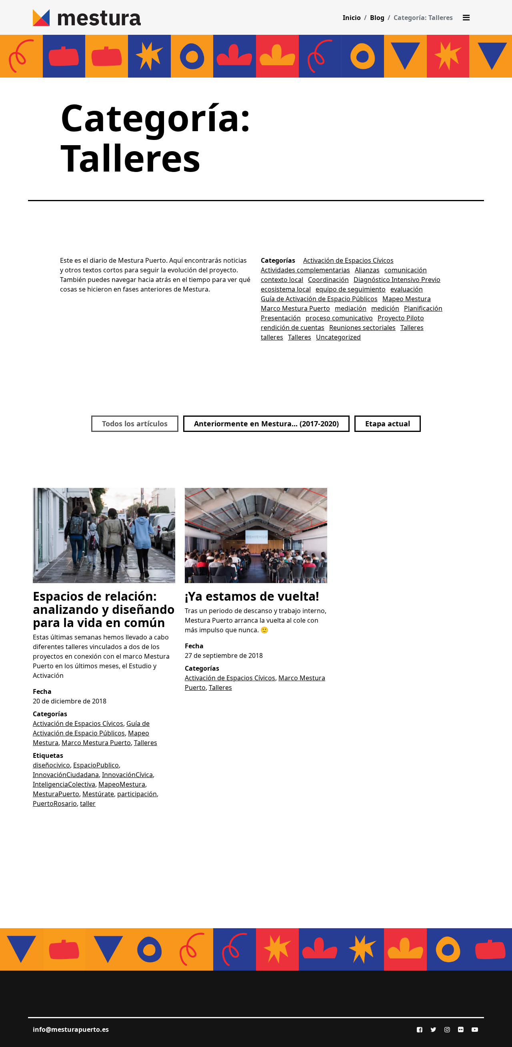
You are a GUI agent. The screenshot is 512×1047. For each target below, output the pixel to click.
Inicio (352, 17)
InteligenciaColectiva (64, 784)
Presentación (281, 318)
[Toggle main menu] (466, 17)
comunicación (405, 270)
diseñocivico (51, 765)
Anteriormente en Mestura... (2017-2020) (266, 423)
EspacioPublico (96, 765)
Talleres (412, 327)
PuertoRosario (55, 803)
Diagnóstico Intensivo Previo (397, 279)
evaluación (406, 289)
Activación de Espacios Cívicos (348, 260)
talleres (272, 337)
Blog (377, 17)
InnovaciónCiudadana (66, 774)
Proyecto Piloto (401, 318)
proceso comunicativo (339, 318)
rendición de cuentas (292, 327)
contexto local (282, 279)
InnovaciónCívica (127, 774)
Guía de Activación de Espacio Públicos (319, 298)
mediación (350, 308)
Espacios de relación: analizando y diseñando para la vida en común (104, 609)
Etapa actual (387, 423)
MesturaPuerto (56, 793)
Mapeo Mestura (406, 298)
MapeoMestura (121, 784)
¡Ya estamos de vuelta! (252, 596)
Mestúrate (98, 793)
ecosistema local (286, 289)
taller (88, 803)
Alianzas (367, 270)
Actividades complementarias (305, 270)
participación (137, 793)
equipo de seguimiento (351, 289)
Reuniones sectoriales (362, 327)
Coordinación (328, 279)
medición (385, 308)
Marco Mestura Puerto (295, 308)
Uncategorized (338, 337)
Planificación (423, 308)
